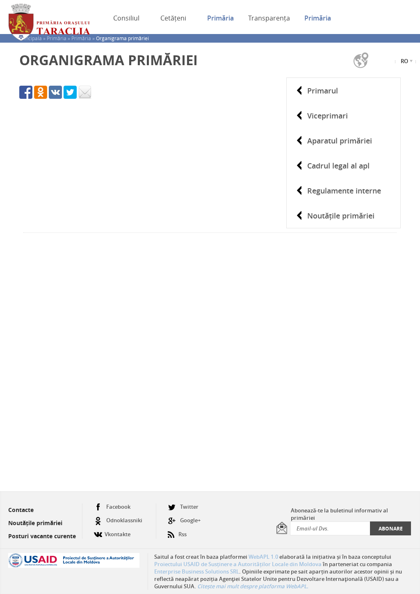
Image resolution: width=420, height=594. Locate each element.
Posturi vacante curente (42, 536)
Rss (182, 534)
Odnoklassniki (124, 520)
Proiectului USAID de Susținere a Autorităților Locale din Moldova (238, 564)
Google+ (190, 520)
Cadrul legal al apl (338, 166)
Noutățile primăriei (340, 216)
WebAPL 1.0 (263, 556)
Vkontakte (117, 534)
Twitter (189, 506)
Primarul (322, 91)
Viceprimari (327, 116)
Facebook (118, 506)
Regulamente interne (344, 191)
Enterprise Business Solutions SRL (196, 571)
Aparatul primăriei (339, 141)
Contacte (21, 510)
